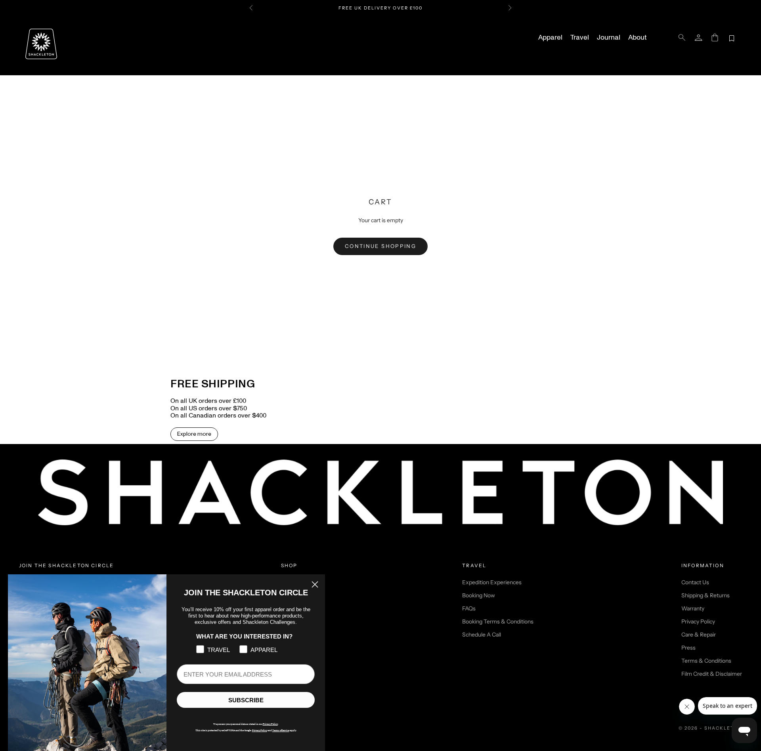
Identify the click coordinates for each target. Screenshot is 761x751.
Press (688, 647)
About (637, 37)
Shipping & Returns (705, 595)
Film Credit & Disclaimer (711, 673)
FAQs (469, 608)
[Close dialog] (315, 584)
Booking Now (478, 595)
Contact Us (695, 582)
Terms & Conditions (706, 660)
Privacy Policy (698, 621)
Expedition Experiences (492, 582)
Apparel (550, 37)
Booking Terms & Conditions (497, 621)
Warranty (692, 608)
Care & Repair (698, 634)
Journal (608, 37)
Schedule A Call (481, 634)
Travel (579, 37)
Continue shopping (380, 246)
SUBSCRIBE (246, 700)
